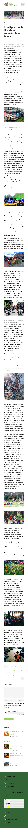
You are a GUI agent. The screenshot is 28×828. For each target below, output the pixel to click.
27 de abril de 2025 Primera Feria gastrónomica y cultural (16, 733)
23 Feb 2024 (8, 742)
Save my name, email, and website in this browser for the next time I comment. (14, 705)
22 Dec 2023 (15, 759)
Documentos (9, 816)
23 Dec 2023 (15, 750)
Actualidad (9, 812)
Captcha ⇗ (20, 714)
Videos (8, 822)
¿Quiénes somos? (11, 776)
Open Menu (22, 4)
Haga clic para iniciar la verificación (16, 713)
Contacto (8, 796)
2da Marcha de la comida (12, 24)
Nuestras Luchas (10, 786)
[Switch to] (16, 803)
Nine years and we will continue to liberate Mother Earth (16, 746)
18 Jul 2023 (14, 766)
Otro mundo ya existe (12, 790)
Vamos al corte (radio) (12, 819)
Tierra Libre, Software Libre (15, 792)
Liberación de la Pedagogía (10, 739)
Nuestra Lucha (10, 783)
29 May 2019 (9, 22)
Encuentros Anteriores (12, 780)
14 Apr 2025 (15, 736)
